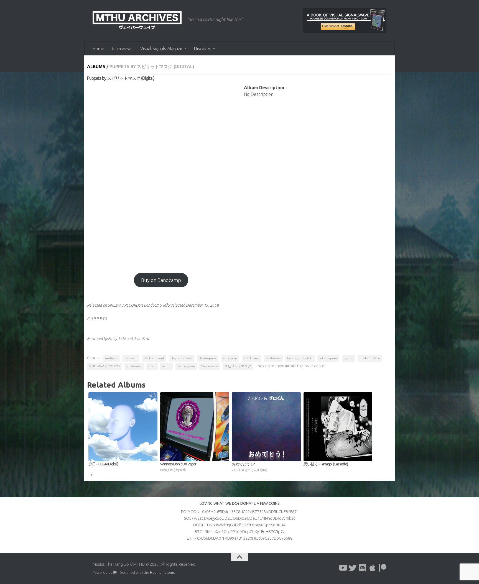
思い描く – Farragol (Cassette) (326, 464)
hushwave (273, 358)
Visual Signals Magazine (163, 48)
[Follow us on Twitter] (352, 568)
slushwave (134, 366)
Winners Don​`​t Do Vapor (178, 467)
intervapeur (328, 358)
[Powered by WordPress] (115, 572)
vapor (166, 366)
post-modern (370, 358)
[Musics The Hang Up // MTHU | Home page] (137, 20)
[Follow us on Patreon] (382, 568)
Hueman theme (162, 572)
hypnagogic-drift (300, 358)
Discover (202, 48)
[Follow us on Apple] (372, 568)
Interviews (122, 48)
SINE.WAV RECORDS (104, 366)
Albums (96, 66)
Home (98, 48)
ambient (111, 358)
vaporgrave (186, 366)
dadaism (130, 358)
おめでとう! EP (249, 467)
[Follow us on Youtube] (342, 568)
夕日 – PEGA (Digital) (103, 464)
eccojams (230, 358)
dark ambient (154, 358)
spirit (152, 366)
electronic (251, 358)
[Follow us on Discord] (362, 568)
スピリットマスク (238, 366)
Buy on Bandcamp (161, 280)
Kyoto (348, 358)
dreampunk (207, 358)
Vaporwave (209, 366)
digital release (181, 358)
